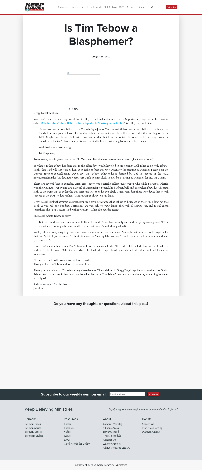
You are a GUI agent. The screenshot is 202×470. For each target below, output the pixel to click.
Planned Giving (151, 431)
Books (67, 424)
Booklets (69, 428)
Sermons (62, 7)
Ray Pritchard (111, 431)
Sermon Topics (33, 431)
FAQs (67, 439)
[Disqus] (101, 344)
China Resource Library (116, 447)
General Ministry (112, 424)
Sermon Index (33, 424)
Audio (67, 435)
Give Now (148, 424)
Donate (142, 7)
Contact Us (109, 439)
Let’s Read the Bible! (98, 7)
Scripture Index (34, 435)
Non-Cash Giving (152, 428)
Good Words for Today (77, 443)
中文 (121, 7)
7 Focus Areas (111, 428)
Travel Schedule (112, 435)
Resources (77, 7)
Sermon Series (33, 428)
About (130, 7)
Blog (114, 7)
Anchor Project (112, 443)
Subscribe (171, 7)
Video (67, 431)
